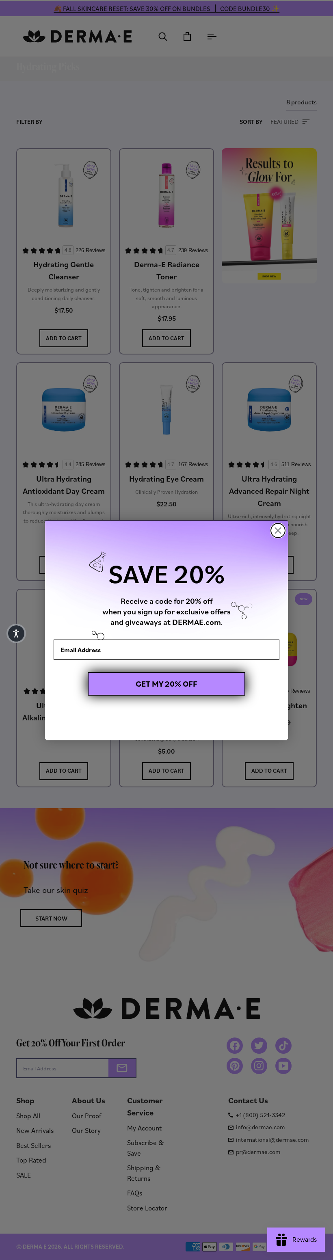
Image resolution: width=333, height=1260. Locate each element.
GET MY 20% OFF (166, 684)
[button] (16, 633)
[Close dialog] (278, 530)
